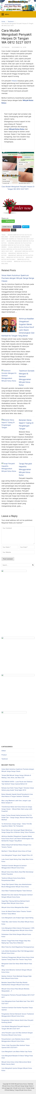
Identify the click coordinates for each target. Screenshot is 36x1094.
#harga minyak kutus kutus (19, 243)
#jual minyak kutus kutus (19, 247)
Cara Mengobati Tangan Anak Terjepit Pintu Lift (17, 855)
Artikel (4, 750)
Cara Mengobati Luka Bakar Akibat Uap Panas (17, 1051)
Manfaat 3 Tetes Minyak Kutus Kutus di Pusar (16, 851)
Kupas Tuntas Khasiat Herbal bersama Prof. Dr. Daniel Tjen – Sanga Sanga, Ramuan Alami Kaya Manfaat (17, 817)
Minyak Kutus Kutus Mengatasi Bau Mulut (15, 907)
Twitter (26, 226)
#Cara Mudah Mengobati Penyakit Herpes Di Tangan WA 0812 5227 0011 (18, 239)
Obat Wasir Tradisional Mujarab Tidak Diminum (17, 890)
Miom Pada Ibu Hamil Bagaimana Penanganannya (18, 947)
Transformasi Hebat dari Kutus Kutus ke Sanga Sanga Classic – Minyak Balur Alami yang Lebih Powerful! (17, 809)
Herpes (14, 81)
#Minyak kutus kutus (15, 257)
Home (3, 21)
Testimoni (11, 21)
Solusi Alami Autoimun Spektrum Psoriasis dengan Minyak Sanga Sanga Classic (18, 278)
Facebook (17, 226)
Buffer (13, 230)
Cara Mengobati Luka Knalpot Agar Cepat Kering (17, 917)
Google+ (6, 230)
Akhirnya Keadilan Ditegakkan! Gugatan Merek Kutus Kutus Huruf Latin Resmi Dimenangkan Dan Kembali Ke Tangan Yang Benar (18, 838)
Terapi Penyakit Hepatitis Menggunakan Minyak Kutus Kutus (25, 469)
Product (4, 755)
